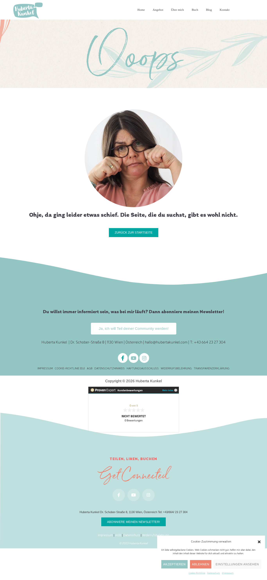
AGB (89, 368)
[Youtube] (133, 358)
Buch (195, 9)
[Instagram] (144, 358)
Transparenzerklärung (211, 368)
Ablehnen (200, 564)
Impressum (228, 572)
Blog (209, 9)
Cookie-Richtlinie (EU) (70, 368)
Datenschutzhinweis (109, 368)
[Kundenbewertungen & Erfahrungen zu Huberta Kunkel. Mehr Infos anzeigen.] (133, 408)
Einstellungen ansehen (237, 564)
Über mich (177, 9)
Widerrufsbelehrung (176, 368)
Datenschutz (213, 572)
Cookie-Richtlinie (197, 572)
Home (141, 9)
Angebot (158, 9)
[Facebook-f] (123, 358)
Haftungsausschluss (143, 368)
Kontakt (224, 9)
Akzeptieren (174, 564)
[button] (259, 541)
